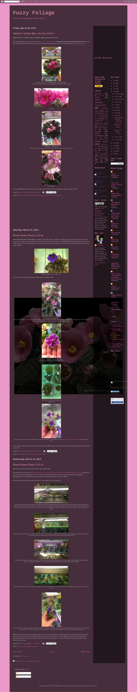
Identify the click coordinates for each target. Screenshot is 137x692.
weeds (35, 646)
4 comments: (36, 192)
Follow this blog (117, 402)
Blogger (95, 686)
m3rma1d (100, 245)
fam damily (98, 118)
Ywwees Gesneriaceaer (115, 287)
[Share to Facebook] (53, 192)
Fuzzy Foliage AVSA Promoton (117, 329)
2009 (114, 154)
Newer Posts (17, 651)
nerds (104, 146)
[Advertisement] (51, 212)
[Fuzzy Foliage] (95, 175)
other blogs (98, 148)
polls (103, 150)
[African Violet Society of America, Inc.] (95, 194)
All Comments (22, 676)
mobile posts (101, 141)
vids (101, 160)
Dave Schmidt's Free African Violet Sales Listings (117, 344)
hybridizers (100, 127)
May (116, 110)
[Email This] (47, 192)
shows (105, 154)
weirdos (105, 162)
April (116, 113)
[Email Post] (43, 192)
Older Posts (85, 651)
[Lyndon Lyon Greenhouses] (95, 184)
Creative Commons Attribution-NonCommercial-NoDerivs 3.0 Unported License (100, 213)
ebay (96, 117)
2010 (114, 151)
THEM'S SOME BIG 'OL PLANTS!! (33, 33)
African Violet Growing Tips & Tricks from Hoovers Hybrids (116, 276)
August (117, 102)
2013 (114, 143)
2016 (114, 86)
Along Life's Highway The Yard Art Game (116, 264)
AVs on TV (99, 95)
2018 (114, 83)
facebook (102, 117)
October (117, 96)
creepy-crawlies (101, 115)
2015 (114, 89)
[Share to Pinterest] (55, 192)
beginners (101, 110)
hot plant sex (103, 126)
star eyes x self (103, 156)
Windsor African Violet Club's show (70, 439)
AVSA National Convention (100, 102)
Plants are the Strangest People (116, 194)
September (118, 99)
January (117, 139)
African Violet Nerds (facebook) (117, 325)
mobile (103, 139)
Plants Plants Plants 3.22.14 (28, 235)
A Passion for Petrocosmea (115, 255)
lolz (107, 127)
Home (51, 651)
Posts (19, 673)
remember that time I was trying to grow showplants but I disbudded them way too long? (57, 472)
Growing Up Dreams (115, 303)
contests (106, 113)
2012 (114, 145)
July (116, 105)
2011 (114, 148)
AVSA (97, 97)
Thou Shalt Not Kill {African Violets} (115, 204)
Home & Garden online (116, 393)
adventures (98, 94)
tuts (98, 158)
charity (104, 111)
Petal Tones (114, 247)
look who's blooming (34, 195)
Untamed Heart (43, 359)
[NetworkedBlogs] (117, 399)
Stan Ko (113, 316)
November (118, 94)
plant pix (59, 195)
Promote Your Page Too (101, 176)
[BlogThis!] (49, 192)
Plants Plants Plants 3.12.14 (28, 464)
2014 (114, 91)
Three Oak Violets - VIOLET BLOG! (116, 184)
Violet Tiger (115, 240)
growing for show (22, 195)
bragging (97, 111)
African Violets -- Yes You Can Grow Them (116, 214)
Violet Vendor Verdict (116, 336)
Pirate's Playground (114, 174)
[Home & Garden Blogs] (115, 392)
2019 (114, 80)
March (117, 115)
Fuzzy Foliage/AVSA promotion (101, 120)
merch (96, 137)
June (116, 107)
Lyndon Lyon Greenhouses (48, 41)
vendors (105, 158)
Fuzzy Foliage (34, 13)
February (117, 137)
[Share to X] (51, 192)
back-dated (104, 108)
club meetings (98, 113)
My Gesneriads (115, 232)
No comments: (37, 451)
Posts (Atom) (24, 656)
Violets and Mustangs (114, 224)
